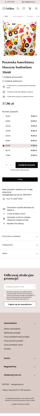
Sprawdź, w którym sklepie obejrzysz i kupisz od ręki (18, 219)
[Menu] (36, 8)
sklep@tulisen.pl (17, 384)
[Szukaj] (18, 8)
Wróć (6, 16)
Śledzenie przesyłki (12, 333)
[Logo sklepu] (8, 8)
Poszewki (30, 16)
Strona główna (18, 16)
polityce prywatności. (21, 299)
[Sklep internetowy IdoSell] (20, 404)
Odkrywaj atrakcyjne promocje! (19, 276)
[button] (20, 323)
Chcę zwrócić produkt (13, 341)
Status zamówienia (12, 329)
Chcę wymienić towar (13, 345)
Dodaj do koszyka (27, 165)
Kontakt (7, 349)
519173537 (6, 384)
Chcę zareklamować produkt (16, 337)
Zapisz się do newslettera (20, 304)
